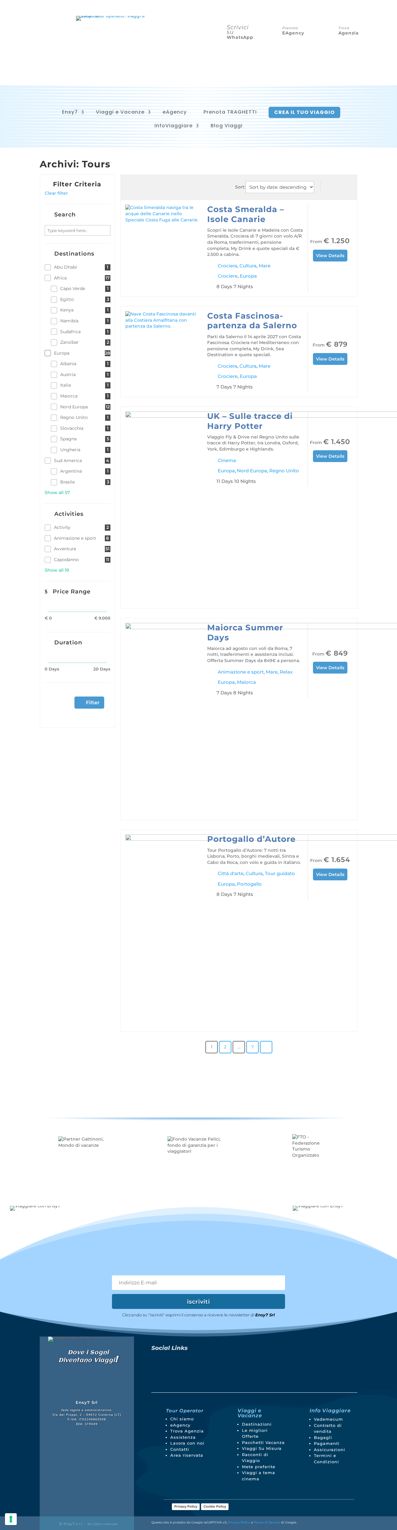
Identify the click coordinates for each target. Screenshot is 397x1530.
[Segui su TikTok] (242, 1367)
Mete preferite (258, 1466)
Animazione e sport (241, 672)
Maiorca (246, 682)
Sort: (240, 187)
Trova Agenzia (187, 1430)
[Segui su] (268, 1367)
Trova (343, 28)
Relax (286, 672)
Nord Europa (252, 471)
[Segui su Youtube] (216, 1367)
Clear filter (56, 193)
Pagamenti (327, 1443)
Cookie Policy (214, 1506)
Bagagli (323, 1437)
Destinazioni (257, 1424)
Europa (248, 276)
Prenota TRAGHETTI (230, 112)
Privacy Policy (185, 1506)
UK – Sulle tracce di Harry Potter (250, 421)
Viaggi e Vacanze (120, 112)
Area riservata (186, 1455)
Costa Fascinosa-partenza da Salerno (252, 320)
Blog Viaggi (227, 125)
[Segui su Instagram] (190, 1367)
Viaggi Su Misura (262, 1448)
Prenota (290, 28)
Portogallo (249, 884)
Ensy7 (70, 112)
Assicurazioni (329, 1449)
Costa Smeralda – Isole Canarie (245, 214)
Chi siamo (182, 1418)
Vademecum (328, 1419)
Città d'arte (230, 873)
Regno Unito (284, 471)
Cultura (247, 266)
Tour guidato (280, 873)
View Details (330, 255)
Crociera (227, 266)
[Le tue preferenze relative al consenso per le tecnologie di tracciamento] (11, 1519)
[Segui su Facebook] (163, 1367)
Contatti (179, 1449)
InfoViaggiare (173, 125)
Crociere (228, 276)
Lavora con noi (187, 1443)
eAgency (175, 112)
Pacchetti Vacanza (263, 1442)
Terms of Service (267, 1522)
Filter (93, 703)
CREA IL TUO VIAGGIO (304, 112)
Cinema (227, 460)
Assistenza (183, 1437)
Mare (264, 266)
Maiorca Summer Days (245, 632)
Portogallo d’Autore (251, 839)
